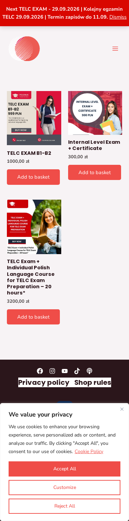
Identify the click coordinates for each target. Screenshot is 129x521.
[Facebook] (40, 371)
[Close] (122, 409)
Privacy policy (43, 382)
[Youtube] (65, 371)
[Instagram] (52, 371)
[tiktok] (77, 371)
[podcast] (89, 371)
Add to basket (33, 176)
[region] (64, 462)
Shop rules (92, 382)
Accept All (64, 468)
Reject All (64, 506)
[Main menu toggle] (115, 48)
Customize (64, 487)
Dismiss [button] (118, 16)
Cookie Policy (89, 451)
